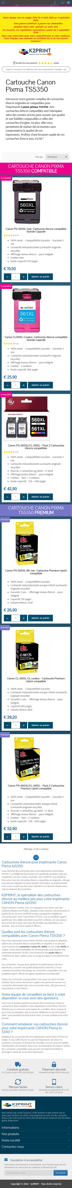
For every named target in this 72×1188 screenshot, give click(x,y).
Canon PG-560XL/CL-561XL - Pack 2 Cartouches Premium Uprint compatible (36, 787)
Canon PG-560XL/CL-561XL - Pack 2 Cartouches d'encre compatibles (36, 447)
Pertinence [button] (52, 156)
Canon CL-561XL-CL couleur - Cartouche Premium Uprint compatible (36, 680)
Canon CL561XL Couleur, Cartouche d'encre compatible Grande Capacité (36, 338)
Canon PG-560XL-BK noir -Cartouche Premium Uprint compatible (36, 572)
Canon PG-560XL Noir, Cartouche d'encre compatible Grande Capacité (36, 230)
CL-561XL (61, 946)
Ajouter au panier (40, 276)
